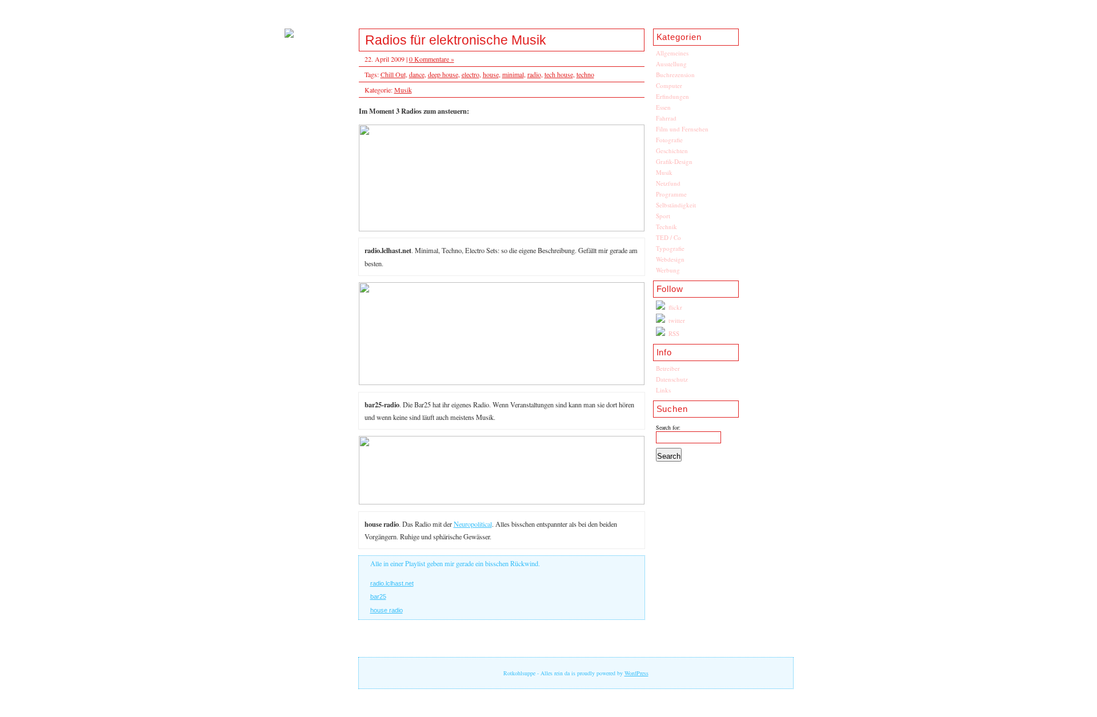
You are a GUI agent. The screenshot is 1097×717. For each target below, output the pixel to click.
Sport (663, 215)
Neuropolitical (473, 523)
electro (470, 74)
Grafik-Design (674, 161)
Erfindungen (672, 96)
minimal (513, 74)
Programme (671, 194)
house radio (386, 610)
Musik (664, 172)
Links (663, 390)
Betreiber (668, 368)
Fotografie (669, 139)
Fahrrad (666, 118)
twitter (676, 320)
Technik (666, 226)
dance (417, 74)
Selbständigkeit (676, 205)
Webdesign (670, 259)
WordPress (636, 673)
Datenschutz (672, 379)
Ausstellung (671, 63)
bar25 (378, 596)
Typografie (670, 248)
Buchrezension (675, 74)
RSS (673, 333)
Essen (663, 107)
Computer (669, 85)
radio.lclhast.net (392, 583)
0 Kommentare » (431, 58)
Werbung (668, 270)
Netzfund (668, 183)
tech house (559, 74)
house (491, 74)
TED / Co (668, 237)
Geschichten (672, 150)
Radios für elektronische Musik (455, 40)
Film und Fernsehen (682, 129)
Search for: (668, 427)
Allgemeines (672, 53)
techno (585, 74)
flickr (675, 307)
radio (534, 74)
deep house (443, 74)
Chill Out (393, 74)
